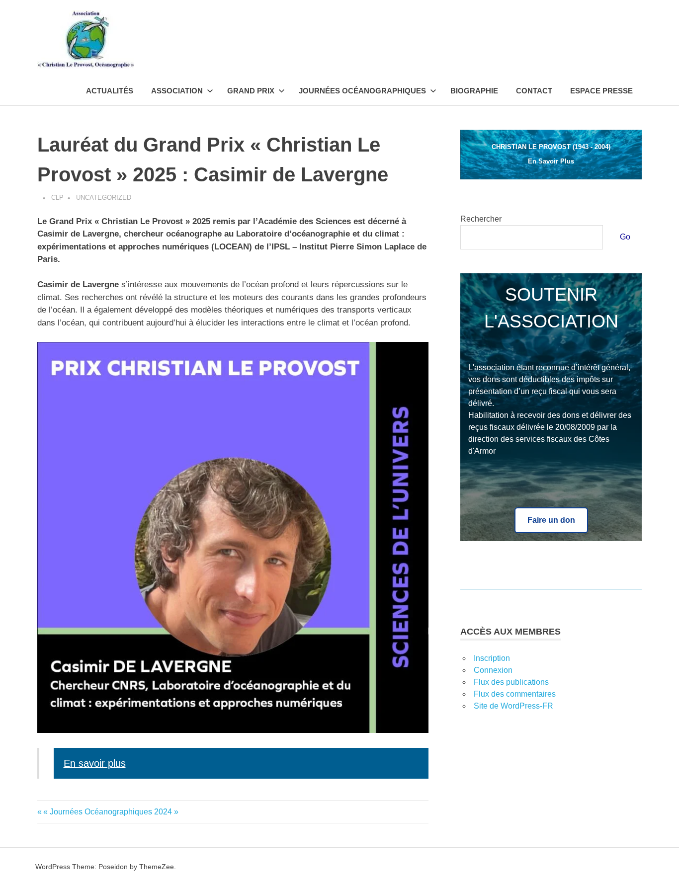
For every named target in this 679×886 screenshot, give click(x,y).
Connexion (493, 670)
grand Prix (250, 90)
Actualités (109, 90)
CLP (57, 197)
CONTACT (534, 90)
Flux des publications (511, 682)
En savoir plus (95, 763)
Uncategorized (103, 197)
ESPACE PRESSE (601, 90)
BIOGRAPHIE (474, 90)
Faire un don (551, 520)
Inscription (492, 658)
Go (625, 237)
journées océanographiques (362, 90)
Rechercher (481, 219)
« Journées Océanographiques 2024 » (110, 811)
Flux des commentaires (515, 694)
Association (177, 90)
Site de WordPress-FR (513, 706)
